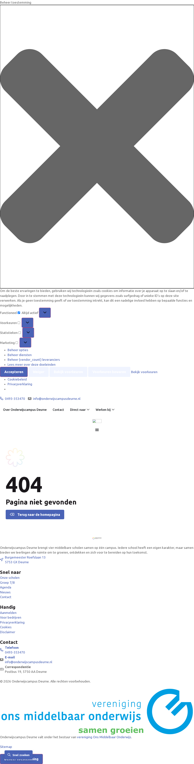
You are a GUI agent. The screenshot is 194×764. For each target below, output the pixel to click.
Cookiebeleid (17, 379)
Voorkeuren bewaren (109, 372)
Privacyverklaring (20, 384)
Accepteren (13, 372)
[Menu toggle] (97, 430)
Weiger (38, 372)
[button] (97, 147)
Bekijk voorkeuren (68, 372)
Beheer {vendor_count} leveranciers (34, 359)
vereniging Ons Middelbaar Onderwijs (104, 737)
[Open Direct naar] (88, 409)
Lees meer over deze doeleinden (32, 364)
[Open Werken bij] (113, 409)
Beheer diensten (20, 355)
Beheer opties (18, 350)
